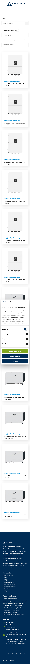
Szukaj (26, 23)
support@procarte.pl (12, 632)
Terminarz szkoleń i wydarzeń (12, 608)
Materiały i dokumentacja (11, 610)
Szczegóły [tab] (13, 301)
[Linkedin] (16, 653)
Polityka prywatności (10, 586)
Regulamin (7, 588)
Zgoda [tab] (4, 301)
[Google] (24, 653)
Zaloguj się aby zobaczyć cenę (12, 81)
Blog (5, 577)
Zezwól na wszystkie (15, 351)
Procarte (3, 12)
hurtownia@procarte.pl (12, 629)
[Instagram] (8, 653)
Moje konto (7, 580)
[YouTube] (12, 653)
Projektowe (20, 12)
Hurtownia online (9, 575)
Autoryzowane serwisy (10, 612)
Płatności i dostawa (9, 582)
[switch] (26, 334)
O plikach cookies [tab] (23, 301)
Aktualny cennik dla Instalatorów (13, 605)
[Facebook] (4, 653)
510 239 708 (19, 641)
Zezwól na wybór (15, 356)
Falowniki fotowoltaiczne (11, 12)
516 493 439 (23, 639)
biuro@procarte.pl (11, 627)
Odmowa (15, 361)
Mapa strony (7, 591)
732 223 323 (21, 644)
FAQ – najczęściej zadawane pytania (14, 614)
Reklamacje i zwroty (10, 584)
